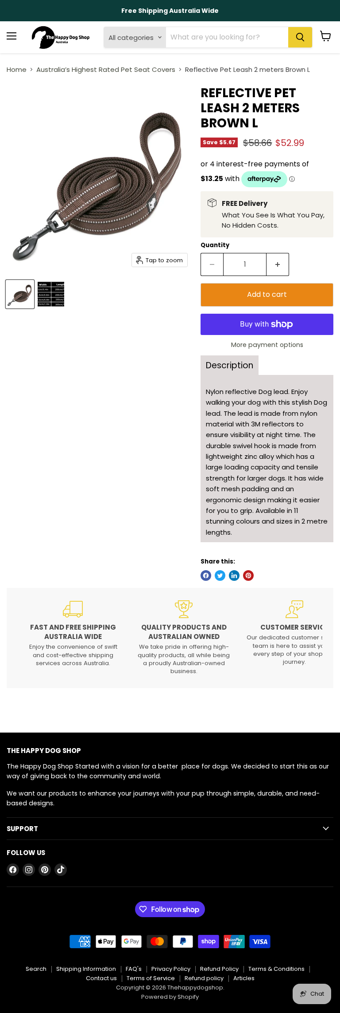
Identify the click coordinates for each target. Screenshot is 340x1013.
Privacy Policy (170, 969)
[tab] (230, 365)
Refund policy (204, 978)
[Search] (300, 37)
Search (36, 969)
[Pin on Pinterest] (248, 575)
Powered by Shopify (170, 997)
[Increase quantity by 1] (278, 264)
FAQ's (134, 969)
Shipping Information (86, 969)
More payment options (267, 344)
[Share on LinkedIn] (234, 575)
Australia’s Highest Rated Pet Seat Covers (105, 69)
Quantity (215, 245)
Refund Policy (219, 969)
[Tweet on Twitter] (220, 575)
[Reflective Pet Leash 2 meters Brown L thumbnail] (20, 294)
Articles (244, 978)
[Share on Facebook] (206, 575)
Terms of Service (151, 978)
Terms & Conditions (276, 969)
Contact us (101, 978)
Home (17, 69)
